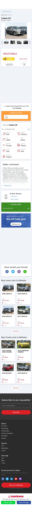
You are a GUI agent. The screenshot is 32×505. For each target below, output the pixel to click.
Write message (14, 199)
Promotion (4, 436)
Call (29, 129)
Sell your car (16, 224)
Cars (2, 445)
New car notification (16, 485)
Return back (8, 11)
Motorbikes (4, 448)
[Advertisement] (16, 85)
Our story (4, 426)
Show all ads (14, 196)
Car (6, 15)
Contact (3, 438)
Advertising (4, 428)
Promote (9, 59)
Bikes (2, 460)
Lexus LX (10, 15)
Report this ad (23, 59)
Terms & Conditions (7, 433)
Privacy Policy (5, 431)
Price (6, 115)
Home (2, 15)
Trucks (3, 450)
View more (16, 331)
